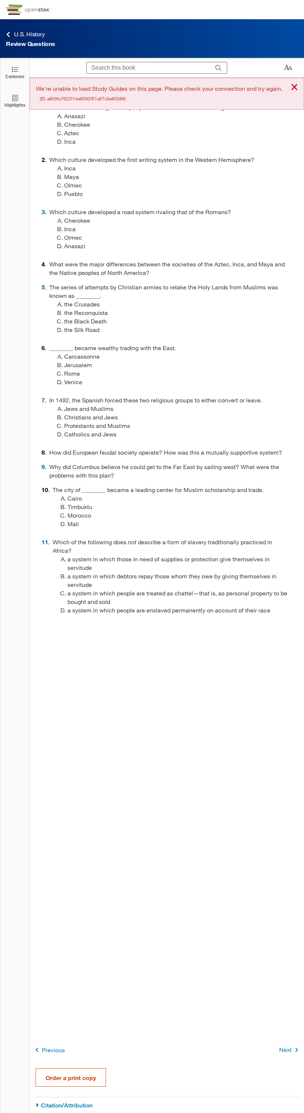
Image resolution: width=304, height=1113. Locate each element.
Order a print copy (71, 1077)
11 (45, 541)
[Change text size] (288, 68)
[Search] (218, 67)
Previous (53, 1049)
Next (285, 1049)
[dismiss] (294, 88)
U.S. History (29, 33)
